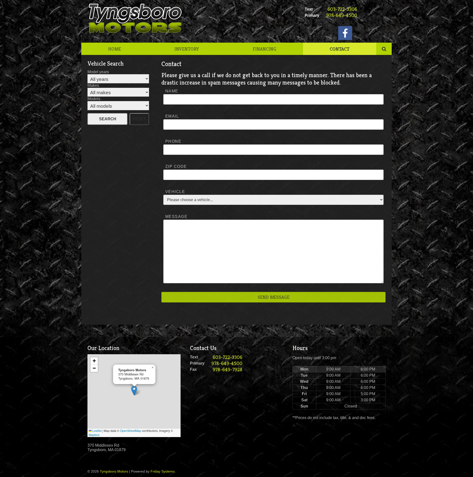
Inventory (186, 49)
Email (172, 116)
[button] (134, 391)
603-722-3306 (342, 9)
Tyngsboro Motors (114, 471)
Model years (98, 72)
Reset (139, 119)
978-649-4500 (341, 15)
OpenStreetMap (130, 430)
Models (93, 99)
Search (107, 119)
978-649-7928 (227, 370)
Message (176, 216)
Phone (173, 141)
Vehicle (175, 192)
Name (171, 91)
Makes (93, 85)
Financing (264, 49)
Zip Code (176, 166)
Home (114, 49)
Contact (339, 49)
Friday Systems (163, 471)
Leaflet (96, 430)
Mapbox (94, 435)
